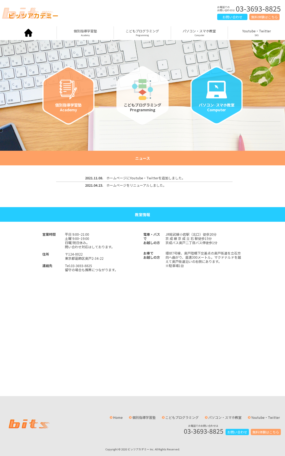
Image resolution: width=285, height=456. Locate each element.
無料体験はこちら (264, 16)
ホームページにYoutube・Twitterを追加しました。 (145, 177)
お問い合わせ (232, 16)
